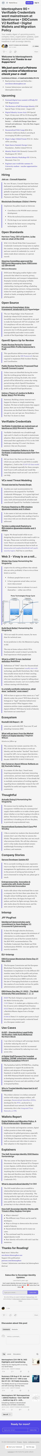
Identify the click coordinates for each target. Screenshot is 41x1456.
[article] (20, 1365)
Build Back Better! (10, 628)
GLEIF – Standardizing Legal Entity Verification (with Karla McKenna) (17, 1033)
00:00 (6, 998)
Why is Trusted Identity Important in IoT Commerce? (20, 1089)
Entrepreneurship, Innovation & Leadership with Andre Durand (16, 883)
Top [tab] (4, 1354)
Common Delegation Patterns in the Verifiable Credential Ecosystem (18, 451)
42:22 (6, 1008)
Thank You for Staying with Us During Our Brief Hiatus (14, 1366)
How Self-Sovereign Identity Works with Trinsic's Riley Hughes (20, 1210)
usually (27, 668)
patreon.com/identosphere (11, 1260)
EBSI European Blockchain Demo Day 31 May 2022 (20, 960)
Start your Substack (15, 1447)
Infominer (25, 45)
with (36, 668)
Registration (14, 103)
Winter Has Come (10, 561)
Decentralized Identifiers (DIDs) (24, 1100)
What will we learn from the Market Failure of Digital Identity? (17, 734)
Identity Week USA (12, 151)
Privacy (19, 1442)
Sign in (37, 3)
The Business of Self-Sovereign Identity (20, 106)
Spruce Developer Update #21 (15, 859)
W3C (19, 1103)
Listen (37, 46)
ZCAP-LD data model (31, 464)
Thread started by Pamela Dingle (17, 484)
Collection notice (33, 1442)
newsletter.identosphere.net (15, 83)
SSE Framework (26, 356)
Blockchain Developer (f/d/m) (15, 201)
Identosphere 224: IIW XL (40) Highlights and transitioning (14, 1361)
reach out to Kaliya (26, 78)
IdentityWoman (14, 45)
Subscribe (29, 3)
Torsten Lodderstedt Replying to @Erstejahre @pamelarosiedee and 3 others (19, 528)
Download (26, 1123)
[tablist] (10, 1329)
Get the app (30, 1447)
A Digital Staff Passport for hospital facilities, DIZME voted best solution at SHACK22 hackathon (19, 1058)
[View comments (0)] (11, 52)
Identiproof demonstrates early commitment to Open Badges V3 (16, 923)
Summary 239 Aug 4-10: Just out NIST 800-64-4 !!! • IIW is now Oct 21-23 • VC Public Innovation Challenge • (15, 1378)
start (32, 668)
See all (5, 1414)
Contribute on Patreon (9, 78)
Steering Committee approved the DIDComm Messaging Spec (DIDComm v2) (19, 263)
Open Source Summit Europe (16, 145)
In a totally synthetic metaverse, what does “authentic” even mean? (19, 690)
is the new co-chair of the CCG (18, 237)
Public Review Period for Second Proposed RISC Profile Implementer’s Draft (18, 346)
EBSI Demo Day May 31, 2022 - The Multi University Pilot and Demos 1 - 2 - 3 (20, 992)
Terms (25, 1442)
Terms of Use (30, 1297)
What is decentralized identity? (16, 1184)
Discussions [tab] (17, 1354)
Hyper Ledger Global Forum (16, 139)
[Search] (37, 1354)
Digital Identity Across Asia (15, 112)
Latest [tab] (9, 1354)
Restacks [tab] (15, 1329)
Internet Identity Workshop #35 (17, 157)
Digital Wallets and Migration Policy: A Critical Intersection (19, 1122)
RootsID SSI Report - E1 (12, 722)
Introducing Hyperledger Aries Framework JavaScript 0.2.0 (15, 308)
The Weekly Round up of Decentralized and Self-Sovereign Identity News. (15, 1385)
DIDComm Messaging (9, 269)
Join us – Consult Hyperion (14, 179)
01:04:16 (7, 1016)
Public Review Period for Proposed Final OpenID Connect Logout (20, 367)
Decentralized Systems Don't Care (17, 826)
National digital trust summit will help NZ (21, 100)
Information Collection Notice (22, 1299)
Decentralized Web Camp (15, 130)
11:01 (6, 1003)
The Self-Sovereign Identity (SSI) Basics (20, 1154)
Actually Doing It (9, 799)
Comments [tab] (6, 1329)
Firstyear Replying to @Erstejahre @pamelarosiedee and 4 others (17, 508)
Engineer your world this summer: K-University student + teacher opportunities (21, 165)
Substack (11, 1452)
